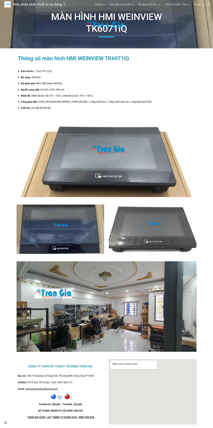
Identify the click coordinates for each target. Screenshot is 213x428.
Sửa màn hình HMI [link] (120, 4)
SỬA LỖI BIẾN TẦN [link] (176, 4)
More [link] (197, 4)
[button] (209, 4)
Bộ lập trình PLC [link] (147, 4)
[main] (106, 24)
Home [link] (98, 4)
